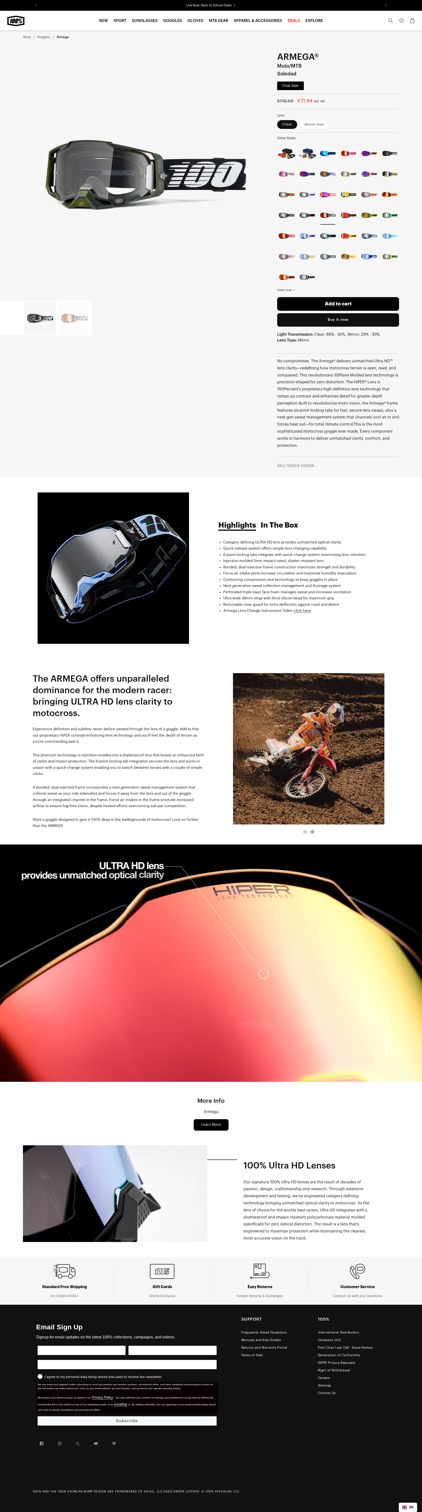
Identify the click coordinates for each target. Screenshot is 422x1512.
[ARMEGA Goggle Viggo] (348, 174)
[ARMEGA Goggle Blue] (307, 236)
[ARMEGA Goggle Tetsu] (389, 194)
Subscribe (127, 1421)
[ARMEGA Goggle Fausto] (348, 153)
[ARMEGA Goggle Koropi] (389, 256)
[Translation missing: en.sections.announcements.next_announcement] (385, 5)
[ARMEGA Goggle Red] (286, 236)
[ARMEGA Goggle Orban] (348, 194)
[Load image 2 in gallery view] (74, 318)
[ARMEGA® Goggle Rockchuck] (369, 236)
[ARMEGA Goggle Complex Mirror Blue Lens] (307, 256)
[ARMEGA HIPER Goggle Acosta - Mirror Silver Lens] (286, 194)
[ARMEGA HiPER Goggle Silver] (369, 194)
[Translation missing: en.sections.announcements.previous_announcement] (36, 5)
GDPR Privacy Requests (337, 1362)
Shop (27, 37)
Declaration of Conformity (339, 1355)
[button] (103, 20)
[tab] (305, 831)
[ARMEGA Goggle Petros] (307, 277)
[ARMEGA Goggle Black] (286, 215)
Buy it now (338, 320)
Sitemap (324, 1385)
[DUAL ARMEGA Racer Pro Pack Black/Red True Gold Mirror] (286, 153)
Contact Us (327, 1393)
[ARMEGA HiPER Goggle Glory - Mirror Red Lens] (348, 215)
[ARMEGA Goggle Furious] (389, 174)
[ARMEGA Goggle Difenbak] (369, 153)
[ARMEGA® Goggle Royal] (369, 256)
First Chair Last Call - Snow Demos (345, 1347)
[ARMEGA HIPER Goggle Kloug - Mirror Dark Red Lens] (327, 194)
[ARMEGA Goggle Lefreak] (286, 174)
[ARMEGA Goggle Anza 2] (389, 215)
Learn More (211, 1124)
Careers (324, 1377)
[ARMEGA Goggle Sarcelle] (307, 215)
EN (411, 1507)
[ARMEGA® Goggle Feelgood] (348, 256)
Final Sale (290, 86)
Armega (63, 37)
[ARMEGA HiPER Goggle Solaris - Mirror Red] (348, 236)
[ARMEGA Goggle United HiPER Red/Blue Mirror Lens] (369, 174)
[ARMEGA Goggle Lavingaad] (307, 194)
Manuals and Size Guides (261, 1340)
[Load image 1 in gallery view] (40, 318)
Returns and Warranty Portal (264, 1347)
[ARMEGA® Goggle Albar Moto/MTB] (327, 256)
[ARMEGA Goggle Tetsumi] (389, 153)
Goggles (43, 37)
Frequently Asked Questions (264, 1332)
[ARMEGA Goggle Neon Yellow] (369, 215)
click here (302, 611)
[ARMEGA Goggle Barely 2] (327, 236)
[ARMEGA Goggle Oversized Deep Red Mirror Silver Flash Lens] (286, 256)
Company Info (329, 1340)
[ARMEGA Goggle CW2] (286, 277)
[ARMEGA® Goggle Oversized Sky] (389, 236)
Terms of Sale (252, 1355)
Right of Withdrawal (334, 1370)
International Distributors (338, 1332)
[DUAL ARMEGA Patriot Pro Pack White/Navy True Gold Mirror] (307, 153)
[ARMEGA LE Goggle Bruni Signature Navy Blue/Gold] (327, 153)
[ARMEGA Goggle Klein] (327, 174)
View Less (284, 290)
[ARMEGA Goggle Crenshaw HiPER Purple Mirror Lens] (307, 174)
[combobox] (408, 1507)
